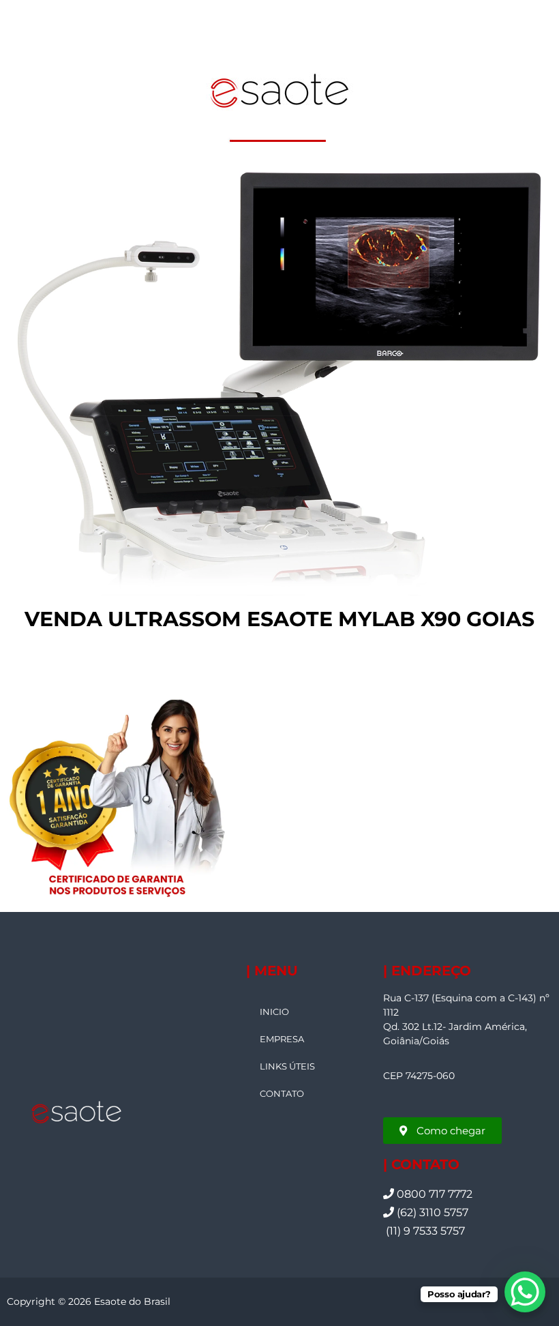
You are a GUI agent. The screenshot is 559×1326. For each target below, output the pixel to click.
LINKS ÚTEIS (287, 1066)
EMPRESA (282, 1038)
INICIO (274, 1011)
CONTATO (282, 1093)
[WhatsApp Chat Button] (524, 1291)
